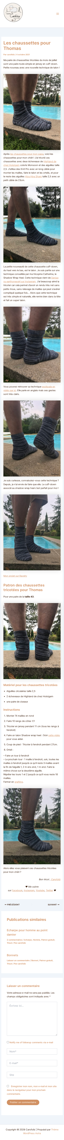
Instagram (29, 890)
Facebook (17, 890)
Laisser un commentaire (18, 960)
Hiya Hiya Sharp (33, 176)
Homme (36, 940)
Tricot (9, 943)
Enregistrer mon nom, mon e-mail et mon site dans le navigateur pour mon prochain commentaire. (32, 1090)
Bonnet (34, 960)
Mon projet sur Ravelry (15, 575)
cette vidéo (54, 735)
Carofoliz (8, 23)
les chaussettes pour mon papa (26, 154)
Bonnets (12, 955)
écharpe (28, 940)
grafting (19, 781)
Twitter (49, 890)
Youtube (40, 890)
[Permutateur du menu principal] (57, 14)
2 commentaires (14, 940)
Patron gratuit (48, 940)
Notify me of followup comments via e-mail (31, 1042)
